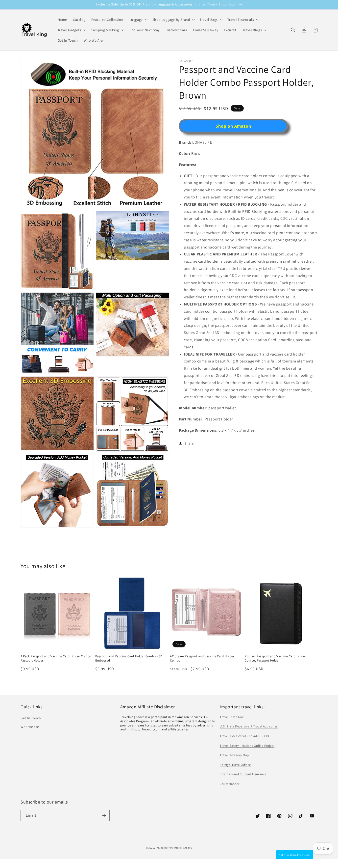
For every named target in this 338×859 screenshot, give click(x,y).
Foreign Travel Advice (235, 765)
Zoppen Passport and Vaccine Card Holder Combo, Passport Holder (275, 658)
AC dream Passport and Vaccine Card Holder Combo (202, 658)
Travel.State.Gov (232, 717)
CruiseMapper (229, 784)
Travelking (161, 847)
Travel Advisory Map (234, 755)
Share (189, 443)
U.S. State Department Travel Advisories (248, 726)
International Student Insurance (243, 774)
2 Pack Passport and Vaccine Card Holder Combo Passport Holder (56, 658)
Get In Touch (31, 718)
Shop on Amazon (233, 126)
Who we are (30, 726)
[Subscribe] (103, 815)
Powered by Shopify (180, 847)
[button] (293, 30)
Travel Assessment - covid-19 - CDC (245, 736)
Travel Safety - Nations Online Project (247, 746)
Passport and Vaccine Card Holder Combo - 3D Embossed (129, 658)
